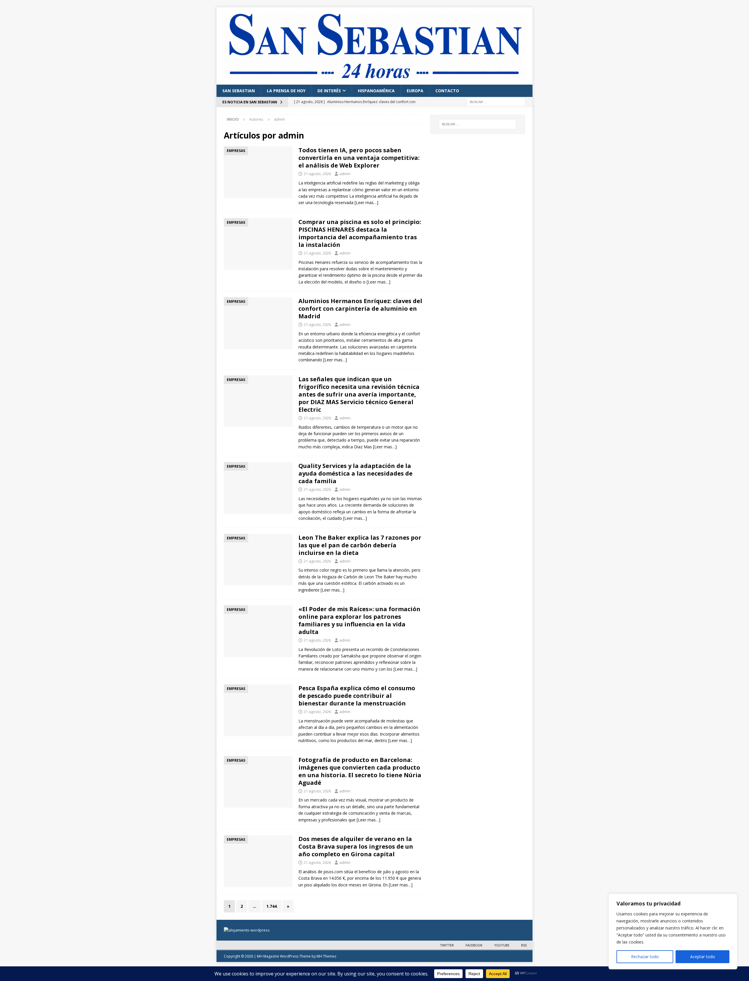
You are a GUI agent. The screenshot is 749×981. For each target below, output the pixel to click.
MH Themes (326, 956)
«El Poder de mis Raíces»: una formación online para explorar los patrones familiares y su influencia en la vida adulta (359, 620)
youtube (501, 945)
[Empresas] (258, 172)
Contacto (447, 90)
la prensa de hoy (286, 90)
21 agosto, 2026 (317, 173)
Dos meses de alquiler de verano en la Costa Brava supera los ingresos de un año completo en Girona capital (355, 846)
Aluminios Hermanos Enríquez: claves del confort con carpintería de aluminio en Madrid (360, 308)
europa (415, 90)
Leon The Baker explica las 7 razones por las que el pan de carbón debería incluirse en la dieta (359, 545)
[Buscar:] (496, 101)
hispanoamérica (376, 90)
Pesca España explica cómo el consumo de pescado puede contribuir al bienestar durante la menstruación (356, 695)
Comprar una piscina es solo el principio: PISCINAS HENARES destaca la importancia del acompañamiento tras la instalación (359, 233)
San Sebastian (238, 90)
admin (345, 173)
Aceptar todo (702, 956)
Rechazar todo (645, 956)
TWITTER (447, 945)
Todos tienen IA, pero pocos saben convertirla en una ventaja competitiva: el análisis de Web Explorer (359, 157)
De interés (329, 90)
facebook (473, 945)
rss (524, 945)
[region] (673, 931)
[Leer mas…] (366, 202)
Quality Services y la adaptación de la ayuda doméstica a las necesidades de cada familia (355, 473)
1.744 (271, 906)
